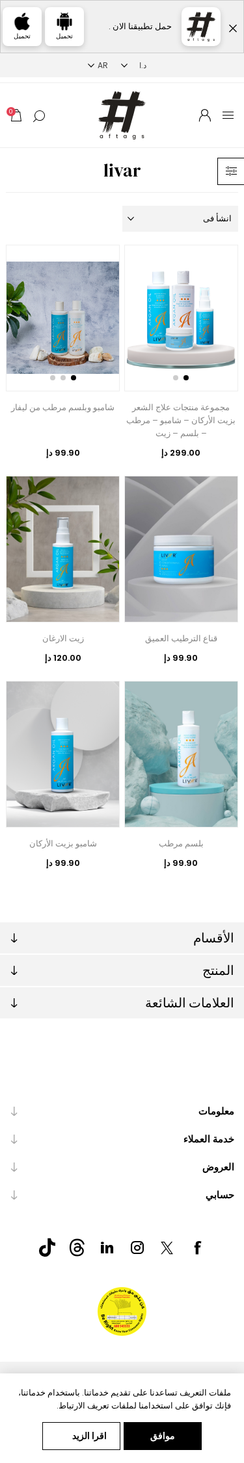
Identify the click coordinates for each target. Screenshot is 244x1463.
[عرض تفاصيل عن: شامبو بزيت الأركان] (63, 754)
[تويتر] (167, 1248)
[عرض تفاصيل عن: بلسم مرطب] (181, 754)
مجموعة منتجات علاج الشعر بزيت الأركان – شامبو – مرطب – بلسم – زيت (181, 420)
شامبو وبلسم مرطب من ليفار (63, 407)
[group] (181, 318)
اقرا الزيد (89, 1435)
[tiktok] (47, 1247)
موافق (162, 1435)
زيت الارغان (63, 638)
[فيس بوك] (197, 1247)
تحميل (64, 36)
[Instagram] (137, 1247)
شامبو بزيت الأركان (63, 843)
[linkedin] (107, 1247)
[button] (186, 377)
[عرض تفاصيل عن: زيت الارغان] (63, 549)
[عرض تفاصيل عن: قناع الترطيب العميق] (181, 549)
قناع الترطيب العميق (181, 638)
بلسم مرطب (181, 843)
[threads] (77, 1247)
